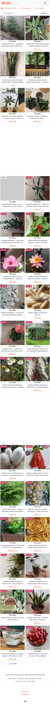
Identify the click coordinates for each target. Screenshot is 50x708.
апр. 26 (3, 250)
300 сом (12, 479)
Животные (25, 8)
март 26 (29, 322)
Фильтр (44, 13)
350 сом (12, 122)
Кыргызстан (10, 8)
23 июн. (29, 89)
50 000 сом (12, 551)
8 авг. (28, 17)
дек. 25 (3, 591)
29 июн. (4, 89)
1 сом (12, 85)
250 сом (37, 587)
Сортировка (7, 13)
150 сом (37, 318)
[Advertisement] (25, 150)
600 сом (37, 122)
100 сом (37, 551)
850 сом (12, 659)
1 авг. (3, 53)
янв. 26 (3, 555)
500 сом (37, 210)
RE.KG (6, 3)
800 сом (37, 623)
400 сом (37, 49)
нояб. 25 (29, 591)
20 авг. (3, 17)
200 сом (37, 515)
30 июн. (29, 53)
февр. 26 (4, 518)
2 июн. (3, 177)
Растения (40, 8)
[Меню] (45, 3)
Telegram (25, 692)
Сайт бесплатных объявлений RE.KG (25, 675)
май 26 (28, 177)
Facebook (25, 694)
